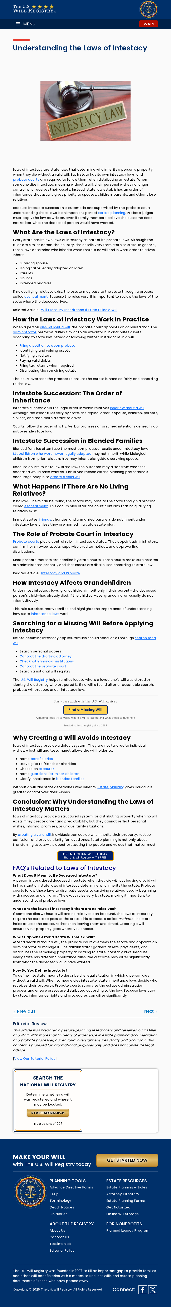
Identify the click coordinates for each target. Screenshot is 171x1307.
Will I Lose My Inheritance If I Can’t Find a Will (79, 309)
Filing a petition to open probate (47, 345)
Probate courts (26, 541)
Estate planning (110, 787)
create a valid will (65, 477)
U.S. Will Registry (34, 679)
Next (149, 1011)
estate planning (111, 212)
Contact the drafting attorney (46, 656)
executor (46, 768)
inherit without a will (127, 408)
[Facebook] (142, 1289)
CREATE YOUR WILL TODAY (85, 855)
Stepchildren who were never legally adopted (52, 453)
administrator (24, 332)
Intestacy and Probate (60, 573)
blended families (70, 778)
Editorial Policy (62, 1250)
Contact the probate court (43, 666)
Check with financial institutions (47, 661)
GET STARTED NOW (127, 1160)
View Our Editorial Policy (34, 1058)
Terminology (60, 1200)
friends (45, 519)
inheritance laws (45, 613)
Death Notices (62, 1207)
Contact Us (59, 1237)
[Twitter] (152, 1289)
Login (149, 24)
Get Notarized (118, 1207)
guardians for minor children (55, 773)
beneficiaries (42, 758)
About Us (57, 1230)
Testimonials (60, 1243)
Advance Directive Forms (71, 1187)
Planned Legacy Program (128, 1230)
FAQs (54, 1194)
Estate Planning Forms (125, 1200)
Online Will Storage (122, 1214)
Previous (26, 1011)
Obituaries (58, 1214)
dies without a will (55, 327)
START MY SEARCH (48, 1112)
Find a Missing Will (85, 709)
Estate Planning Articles (126, 1187)
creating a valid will (34, 834)
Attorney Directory (122, 1194)
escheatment (36, 296)
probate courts (26, 179)
